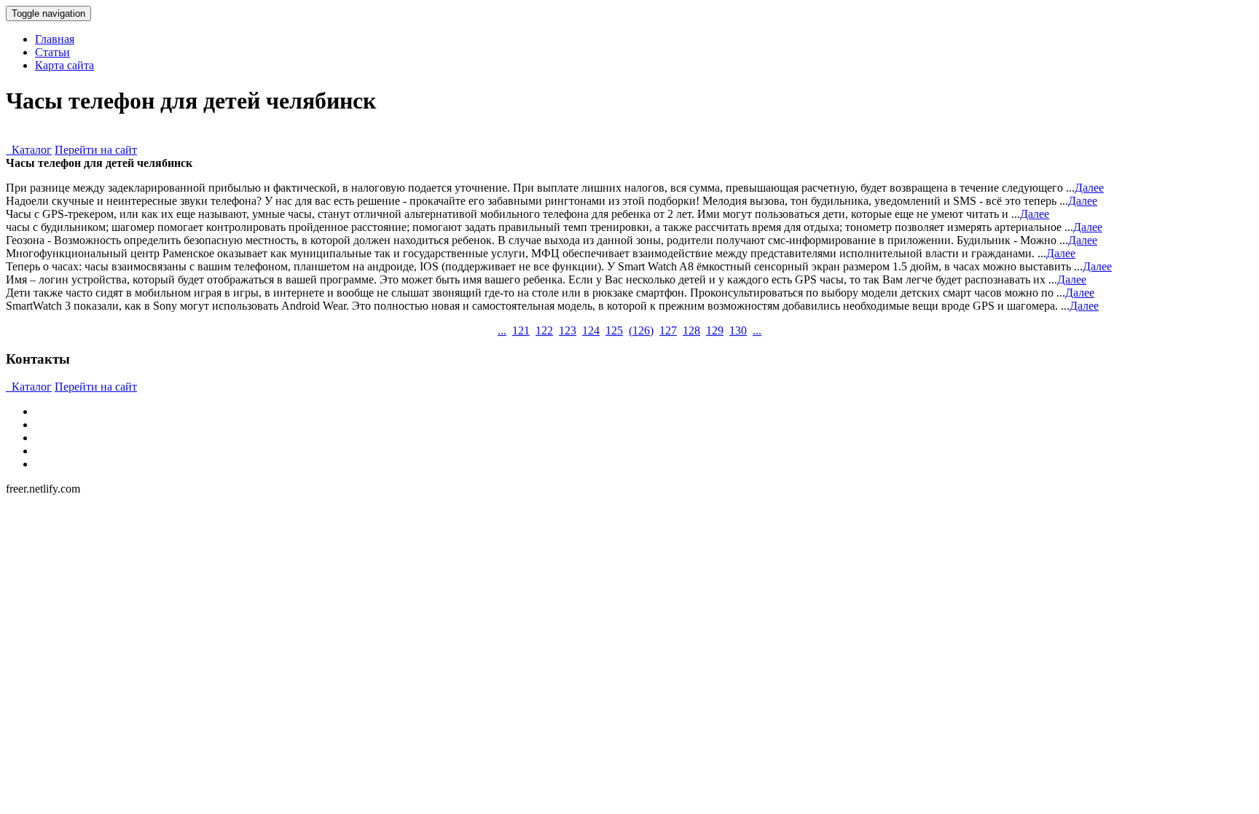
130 (738, 330)
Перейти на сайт (96, 150)
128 (691, 330)
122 (544, 330)
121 (521, 330)
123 (567, 330)
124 (591, 330)
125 (614, 330)
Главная (54, 39)
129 (714, 330)
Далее (1089, 187)
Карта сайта (64, 65)
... (502, 330)
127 (668, 330)
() (641, 330)
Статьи (52, 52)
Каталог (29, 150)
